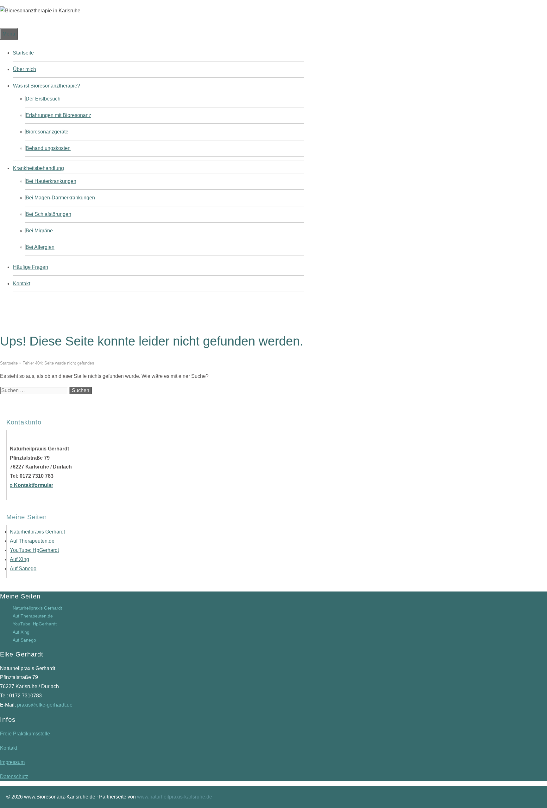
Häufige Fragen (30, 267)
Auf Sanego (23, 568)
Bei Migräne (39, 230)
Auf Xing (19, 559)
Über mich (24, 69)
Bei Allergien (40, 247)
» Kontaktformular (31, 485)
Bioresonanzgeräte (47, 131)
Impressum (12, 762)
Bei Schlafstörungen (48, 214)
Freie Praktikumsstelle (25, 733)
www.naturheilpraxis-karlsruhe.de (174, 796)
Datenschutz (14, 776)
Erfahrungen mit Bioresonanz (58, 115)
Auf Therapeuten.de (32, 541)
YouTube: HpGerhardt (34, 550)
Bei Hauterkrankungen (51, 181)
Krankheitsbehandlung (38, 168)
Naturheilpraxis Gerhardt (37, 531)
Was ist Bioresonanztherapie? (46, 85)
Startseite (23, 52)
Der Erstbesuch (43, 98)
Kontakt (21, 283)
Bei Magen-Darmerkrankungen (60, 197)
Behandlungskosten (48, 148)
